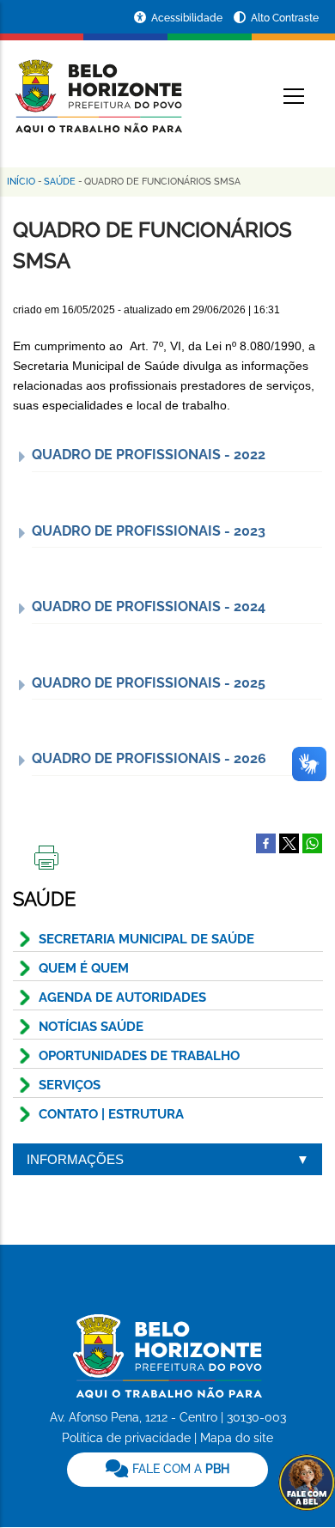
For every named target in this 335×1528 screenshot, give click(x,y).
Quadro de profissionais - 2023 (148, 531)
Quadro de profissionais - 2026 (149, 758)
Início (21, 181)
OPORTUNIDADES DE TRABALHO (139, 1056)
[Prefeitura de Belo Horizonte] (97, 85)
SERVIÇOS (69, 1085)
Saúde (60, 181)
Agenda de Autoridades (122, 997)
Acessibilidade (188, 18)
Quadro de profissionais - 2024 (148, 606)
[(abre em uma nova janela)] (289, 842)
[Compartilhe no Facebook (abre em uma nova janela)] (266, 842)
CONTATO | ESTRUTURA (111, 1114)
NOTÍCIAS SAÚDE (91, 1026)
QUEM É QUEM (84, 968)
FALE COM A (179, 1469)
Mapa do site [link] (236, 1438)
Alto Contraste (285, 18)
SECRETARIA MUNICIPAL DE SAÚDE (146, 939)
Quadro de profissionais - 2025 (148, 683)
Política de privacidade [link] (126, 1438)
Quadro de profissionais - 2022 (148, 454)
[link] (167, 1469)
